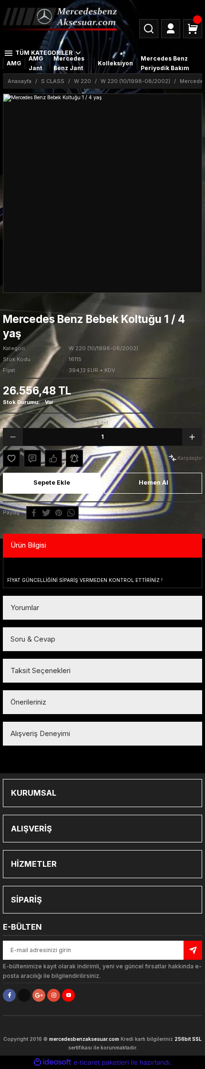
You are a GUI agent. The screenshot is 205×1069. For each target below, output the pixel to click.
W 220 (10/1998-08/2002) (103, 348)
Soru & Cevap (32, 638)
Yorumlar (24, 607)
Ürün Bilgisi (28, 545)
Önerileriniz (28, 701)
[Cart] (192, 28)
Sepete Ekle (51, 482)
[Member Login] (170, 28)
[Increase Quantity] (192, 437)
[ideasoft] (52, 1062)
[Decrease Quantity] (13, 437)
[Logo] (60, 18)
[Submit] (193, 950)
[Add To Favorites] (11, 458)
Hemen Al (153, 482)
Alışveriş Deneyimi (40, 733)
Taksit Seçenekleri (40, 670)
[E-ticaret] (101, 1062)
